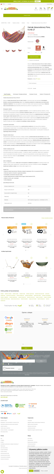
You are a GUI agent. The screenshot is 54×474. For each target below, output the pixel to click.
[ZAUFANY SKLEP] (7, 405)
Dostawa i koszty (4, 420)
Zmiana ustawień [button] (44, 470)
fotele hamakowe (20, 295)
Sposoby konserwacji (5, 459)
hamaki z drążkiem (4, 297)
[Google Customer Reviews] (34, 405)
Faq (1, 438)
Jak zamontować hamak (5, 455)
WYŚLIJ (41, 361)
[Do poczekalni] (17, 224)
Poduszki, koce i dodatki (42, 273)
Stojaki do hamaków (12, 273)
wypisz (11, 364)
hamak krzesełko (24, 299)
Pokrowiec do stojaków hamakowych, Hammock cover (42, 276)
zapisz (5, 364)
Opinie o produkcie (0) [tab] (45, 94)
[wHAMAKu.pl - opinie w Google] (9, 319)
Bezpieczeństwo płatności (32, 442)
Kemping (27, 273)
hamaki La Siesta (8, 293)
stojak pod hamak (32, 299)
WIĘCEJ (37, 1)
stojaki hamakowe (22, 297)
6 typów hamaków (4, 449)
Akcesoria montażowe (12, 239)
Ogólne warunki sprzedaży (33, 424)
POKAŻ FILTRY (27, 15)
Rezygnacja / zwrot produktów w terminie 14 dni (10, 422)
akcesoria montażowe (10, 295)
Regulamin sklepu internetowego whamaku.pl (36, 422)
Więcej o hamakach (31, 445)
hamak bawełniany (13, 297)
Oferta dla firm (30, 440)
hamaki (2, 293)
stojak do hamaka (47, 297)
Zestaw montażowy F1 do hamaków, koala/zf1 (12, 242)
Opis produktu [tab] (7, 94)
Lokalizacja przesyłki (31, 428)
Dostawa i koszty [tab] (33, 94)
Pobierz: (29, 48)
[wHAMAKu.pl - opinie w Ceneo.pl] (9, 331)
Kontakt (9, 4)
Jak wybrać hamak (4, 447)
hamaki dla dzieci (37, 295)
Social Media (49, 4)
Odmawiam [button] (36, 470)
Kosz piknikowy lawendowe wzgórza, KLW (27, 275)
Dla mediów (30, 438)
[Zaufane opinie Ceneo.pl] (20, 405)
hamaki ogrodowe (30, 293)
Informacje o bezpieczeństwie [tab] (20, 94)
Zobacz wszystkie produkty (47, 218)
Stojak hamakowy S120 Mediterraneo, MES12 (12, 275)
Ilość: (29, 52)
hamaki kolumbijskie (46, 295)
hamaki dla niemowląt (5, 299)
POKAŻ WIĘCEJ (27, 374)
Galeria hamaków (4, 426)
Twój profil (30, 420)
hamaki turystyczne (31, 297)
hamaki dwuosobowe (39, 293)
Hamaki (34, 88)
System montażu (4, 451)
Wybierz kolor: (31, 41)
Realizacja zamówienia (32, 426)
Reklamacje (3, 445)
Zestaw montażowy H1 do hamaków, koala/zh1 (27, 242)
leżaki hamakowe (41, 299)
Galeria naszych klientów (5, 428)
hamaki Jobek (15, 293)
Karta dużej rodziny (4, 431)
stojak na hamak (39, 297)
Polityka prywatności (31, 444)
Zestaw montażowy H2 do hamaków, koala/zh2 (41, 242)
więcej (38, 78)
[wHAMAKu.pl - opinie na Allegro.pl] (9, 325)
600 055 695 (4, 397)
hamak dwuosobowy (15, 299)
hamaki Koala (22, 293)
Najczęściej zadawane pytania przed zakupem (9, 424)
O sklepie (2, 440)
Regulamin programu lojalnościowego (35, 429)
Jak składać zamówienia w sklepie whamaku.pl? (10, 444)
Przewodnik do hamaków (5, 457)
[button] (36, 8)
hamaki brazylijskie (29, 295)
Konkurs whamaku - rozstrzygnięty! (7, 429)
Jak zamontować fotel (5, 453)
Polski (3, 4)
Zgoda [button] (31, 470)
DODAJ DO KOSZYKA (34, 57)
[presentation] (3, 50)
